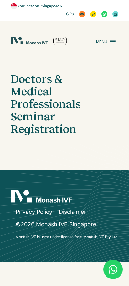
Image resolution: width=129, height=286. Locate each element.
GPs (70, 14)
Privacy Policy (34, 211)
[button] (101, 41)
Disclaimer (72, 211)
